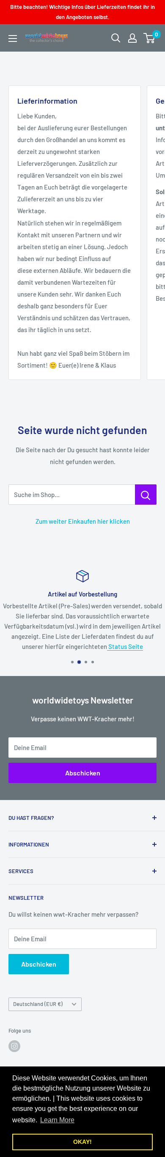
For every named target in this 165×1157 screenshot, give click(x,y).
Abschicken (82, 773)
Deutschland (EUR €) (38, 1003)
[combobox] (71, 494)
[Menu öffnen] (12, 38)
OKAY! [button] (82, 1141)
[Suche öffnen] (116, 38)
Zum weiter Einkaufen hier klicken (83, 521)
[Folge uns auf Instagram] (14, 1046)
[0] (149, 38)
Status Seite (125, 646)
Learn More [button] (57, 1120)
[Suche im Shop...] (146, 494)
